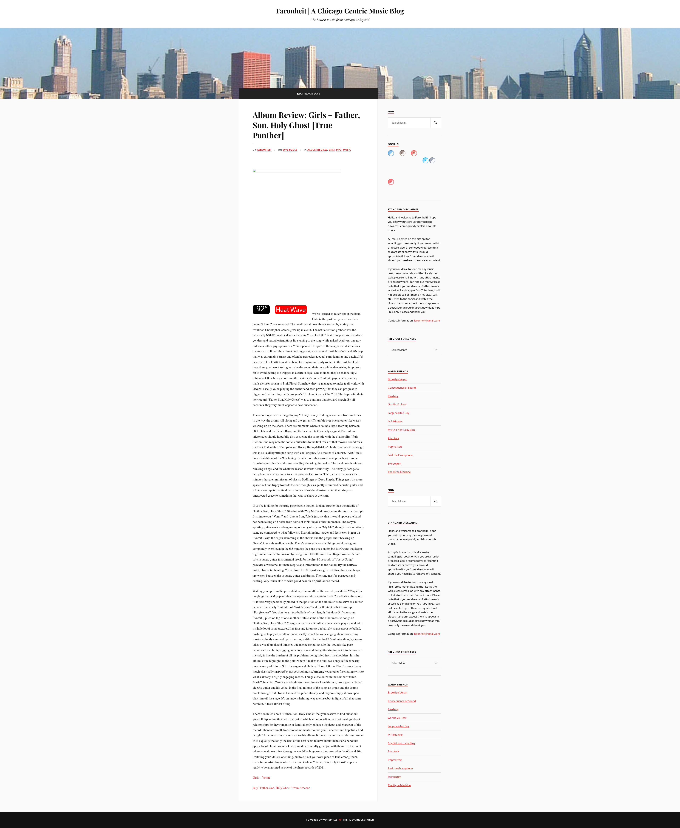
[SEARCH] (435, 122)
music (347, 149)
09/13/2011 (290, 149)
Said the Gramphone (400, 455)
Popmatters (395, 446)
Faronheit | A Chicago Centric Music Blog (340, 10)
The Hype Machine (399, 471)
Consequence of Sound (402, 387)
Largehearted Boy (398, 412)
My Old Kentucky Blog (401, 429)
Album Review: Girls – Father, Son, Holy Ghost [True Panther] (306, 124)
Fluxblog (393, 396)
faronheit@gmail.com (427, 320)
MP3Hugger (395, 421)
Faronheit (264, 149)
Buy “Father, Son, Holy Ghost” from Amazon (281, 788)
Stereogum (394, 463)
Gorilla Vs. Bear (397, 404)
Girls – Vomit (261, 777)
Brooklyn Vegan (397, 379)
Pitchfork (393, 438)
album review (317, 149)
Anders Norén (364, 819)
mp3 (339, 149)
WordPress (329, 819)
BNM (332, 149)
